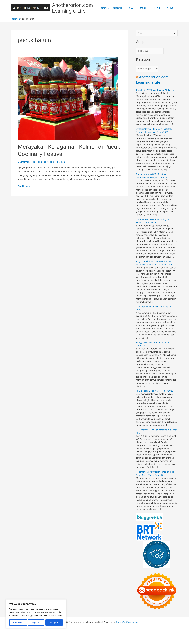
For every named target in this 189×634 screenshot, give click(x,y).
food (33, 161)
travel (143, 8)
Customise (18, 622)
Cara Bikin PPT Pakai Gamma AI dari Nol (155, 90)
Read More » (24, 186)
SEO (131, 8)
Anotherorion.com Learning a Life (72, 8)
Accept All (54, 622)
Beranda (104, 8)
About (170, 8)
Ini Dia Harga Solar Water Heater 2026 (154, 390)
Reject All (36, 622)
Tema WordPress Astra (127, 622)
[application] (123, 7)
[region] (36, 613)
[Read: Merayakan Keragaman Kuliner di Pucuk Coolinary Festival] (68, 98)
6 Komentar (23, 161)
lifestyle (156, 8)
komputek (117, 8)
